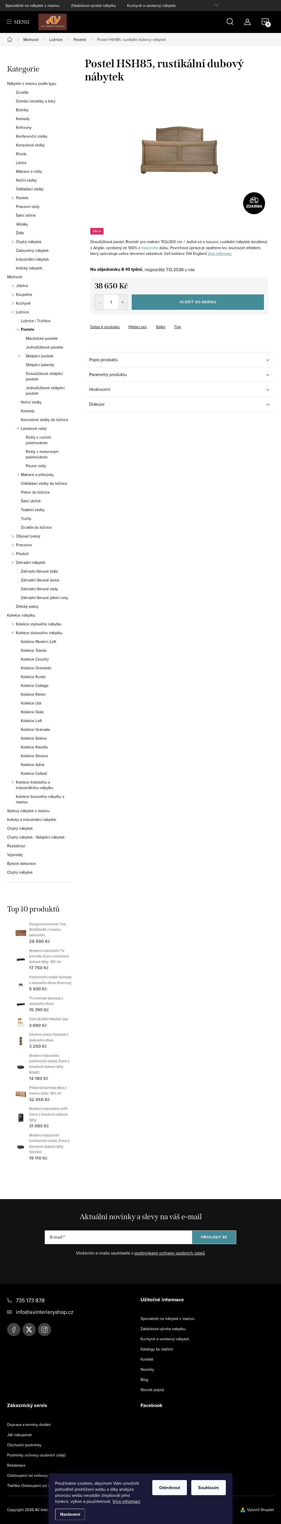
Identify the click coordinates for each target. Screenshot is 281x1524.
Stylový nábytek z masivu (28, 810)
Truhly (26, 518)
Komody (23, 118)
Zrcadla (22, 92)
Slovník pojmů (152, 1389)
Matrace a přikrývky (37, 474)
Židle (20, 233)
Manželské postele (42, 338)
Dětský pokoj (27, 606)
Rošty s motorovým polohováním (42, 454)
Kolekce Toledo (34, 650)
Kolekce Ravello (34, 747)
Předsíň (22, 553)
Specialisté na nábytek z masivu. (32, 5)
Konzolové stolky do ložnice (44, 419)
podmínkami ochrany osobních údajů (169, 1253)
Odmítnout (169, 1487)
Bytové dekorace (21, 863)
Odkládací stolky (30, 189)
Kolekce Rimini (33, 694)
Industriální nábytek (32, 259)
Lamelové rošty (34, 428)
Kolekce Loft (31, 720)
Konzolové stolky (30, 145)
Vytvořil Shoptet (260, 1509)
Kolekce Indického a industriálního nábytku (34, 784)
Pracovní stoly (28, 206)
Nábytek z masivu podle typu (31, 83)
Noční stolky (26, 180)
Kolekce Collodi (34, 773)
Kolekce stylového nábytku (38, 624)
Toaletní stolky (33, 509)
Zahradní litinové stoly (39, 589)
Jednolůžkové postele (44, 347)
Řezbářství (16, 846)
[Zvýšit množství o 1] (122, 302)
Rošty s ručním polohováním (38, 439)
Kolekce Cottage (35, 685)
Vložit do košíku (198, 302)
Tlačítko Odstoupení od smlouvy (34, 1485)
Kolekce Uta (31, 703)
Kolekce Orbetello (36, 668)
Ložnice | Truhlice (35, 321)
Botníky (22, 110)
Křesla (21, 154)
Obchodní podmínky (24, 1444)
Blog (144, 1379)
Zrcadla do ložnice (36, 527)
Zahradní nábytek (30, 562)
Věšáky (22, 224)
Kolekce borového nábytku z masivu (40, 799)
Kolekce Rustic (33, 676)
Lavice (21, 162)
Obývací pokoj (28, 536)
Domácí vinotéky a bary (35, 101)
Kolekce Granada (35, 729)
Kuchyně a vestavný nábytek (151, 5)
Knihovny (24, 127)
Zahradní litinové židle (39, 571)
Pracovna (24, 545)
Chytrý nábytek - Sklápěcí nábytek (35, 837)
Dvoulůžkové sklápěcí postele (44, 376)
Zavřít (120, 322)
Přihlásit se (214, 1237)
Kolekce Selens (34, 738)
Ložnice (22, 312)
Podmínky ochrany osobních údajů (36, 1455)
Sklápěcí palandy (40, 364)
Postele (22, 197)
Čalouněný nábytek (32, 250)
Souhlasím (208, 1487)
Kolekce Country (35, 659)
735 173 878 (30, 1300)
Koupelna (24, 294)
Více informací (126, 1501)
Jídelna (22, 285)
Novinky (147, 1369)
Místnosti (14, 277)
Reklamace (16, 1465)
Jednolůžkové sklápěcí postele (45, 390)
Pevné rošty (36, 466)
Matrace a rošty (29, 171)
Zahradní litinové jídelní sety (44, 597)
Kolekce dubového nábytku (39, 633)
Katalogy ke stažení (156, 1349)
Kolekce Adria (32, 764)
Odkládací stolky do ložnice (44, 483)
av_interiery (44, 1329)
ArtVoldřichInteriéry (13, 1329)
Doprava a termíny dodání (29, 1424)
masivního (149, 247)
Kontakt (146, 1359)
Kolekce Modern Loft (38, 641)
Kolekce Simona (34, 756)
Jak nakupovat (19, 1434)
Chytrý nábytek (28, 241)
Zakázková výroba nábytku (93, 5)
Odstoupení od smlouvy (27, 1475)
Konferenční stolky (31, 136)
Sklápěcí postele (40, 356)
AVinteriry (29, 1329)
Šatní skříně (26, 215)
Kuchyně (23, 303)
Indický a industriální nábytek (31, 819)
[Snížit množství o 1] (99, 302)
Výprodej (15, 854)
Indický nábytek (29, 268)
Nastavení (70, 1514)
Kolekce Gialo (32, 712)
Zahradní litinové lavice (40, 580)
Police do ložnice (35, 492)
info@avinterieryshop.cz (44, 1312)
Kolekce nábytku (21, 615)
